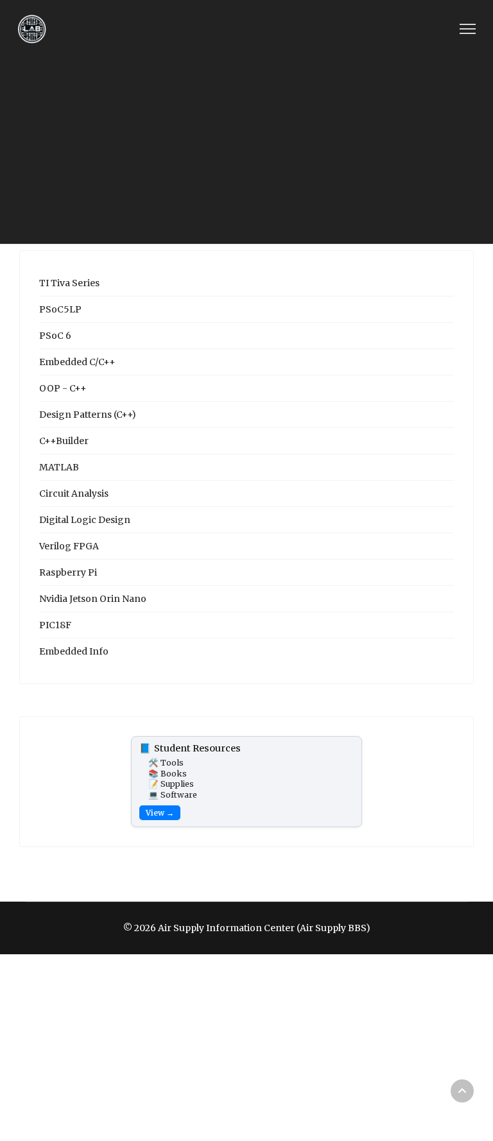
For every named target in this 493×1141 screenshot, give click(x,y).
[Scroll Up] (462, 1090)
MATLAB (59, 467)
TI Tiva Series (69, 283)
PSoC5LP (60, 309)
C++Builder (64, 441)
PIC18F (55, 625)
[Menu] (468, 29)
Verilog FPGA (69, 546)
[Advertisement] (246, 154)
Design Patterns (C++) (87, 414)
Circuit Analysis (73, 493)
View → (160, 813)
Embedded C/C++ (77, 362)
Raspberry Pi (68, 572)
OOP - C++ (63, 388)
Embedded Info (73, 651)
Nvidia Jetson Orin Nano (92, 599)
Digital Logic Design (84, 520)
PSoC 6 (55, 335)
